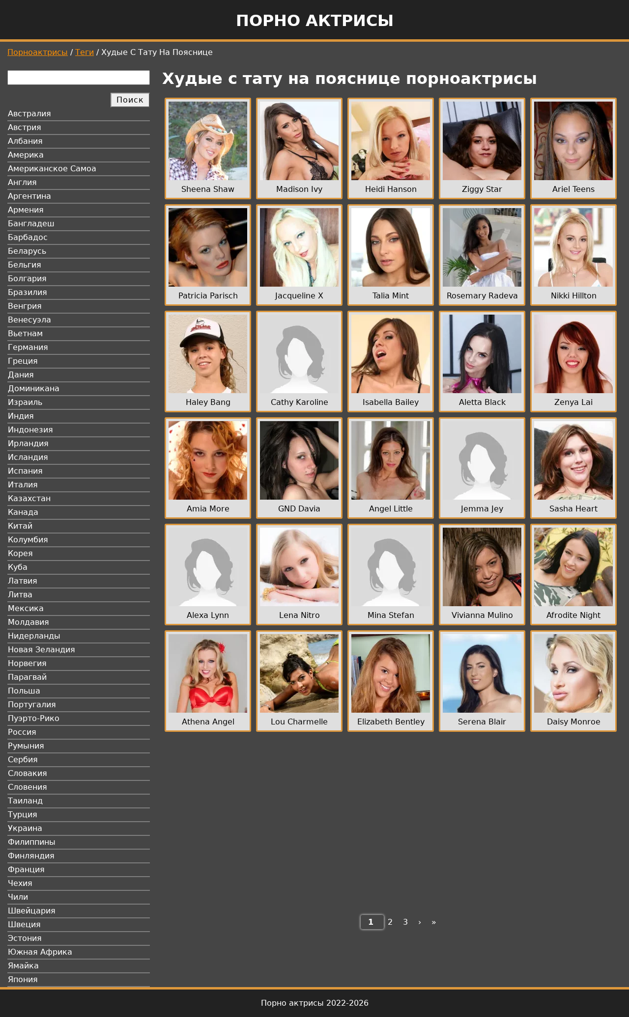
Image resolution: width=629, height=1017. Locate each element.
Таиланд (25, 800)
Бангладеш (31, 223)
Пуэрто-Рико (33, 718)
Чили (18, 897)
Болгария (27, 278)
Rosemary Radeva (482, 295)
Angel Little (391, 508)
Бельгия (24, 264)
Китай (20, 526)
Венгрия (25, 306)
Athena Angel (208, 721)
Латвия (22, 581)
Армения (26, 209)
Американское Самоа (52, 168)
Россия (22, 732)
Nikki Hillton (574, 295)
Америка (26, 155)
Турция (22, 814)
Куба (18, 567)
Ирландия (28, 443)
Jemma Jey (482, 508)
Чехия (20, 883)
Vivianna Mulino (482, 615)
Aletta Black (482, 402)
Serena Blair (482, 721)
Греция (23, 361)
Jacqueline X (299, 295)
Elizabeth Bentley (391, 721)
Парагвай (27, 677)
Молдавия (28, 622)
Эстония (25, 938)
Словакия (27, 773)
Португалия (32, 704)
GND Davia (299, 508)
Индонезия (30, 429)
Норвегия (27, 663)
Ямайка (23, 965)
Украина (25, 828)
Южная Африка (40, 952)
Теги (84, 52)
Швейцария (32, 910)
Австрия (24, 127)
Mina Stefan (391, 615)
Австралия (29, 113)
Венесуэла (29, 319)
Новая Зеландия (41, 649)
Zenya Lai (573, 402)
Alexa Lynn (208, 615)
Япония (23, 979)
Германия (28, 347)
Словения (27, 787)
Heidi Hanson (391, 189)
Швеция (24, 924)
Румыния (26, 745)
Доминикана (33, 388)
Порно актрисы (315, 20)
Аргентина (29, 196)
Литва (20, 594)
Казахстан (29, 498)
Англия (22, 182)
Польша (24, 691)
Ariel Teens (573, 189)
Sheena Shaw (207, 189)
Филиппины (32, 842)
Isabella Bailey (391, 402)
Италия (23, 484)
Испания (25, 471)
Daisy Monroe (573, 721)
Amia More (208, 508)
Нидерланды (34, 636)
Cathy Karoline (299, 402)
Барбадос (28, 237)
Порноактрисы (37, 52)
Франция (26, 869)
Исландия (28, 457)
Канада (23, 512)
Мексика (26, 608)
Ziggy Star (482, 189)
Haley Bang (208, 402)
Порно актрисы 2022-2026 (315, 1003)
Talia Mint (390, 295)
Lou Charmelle (299, 721)
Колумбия (28, 539)
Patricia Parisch (208, 295)
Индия (21, 416)
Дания (21, 374)
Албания (25, 141)
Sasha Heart (573, 508)
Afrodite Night (573, 615)
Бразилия (27, 292)
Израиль (25, 402)
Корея (20, 553)
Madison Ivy (299, 189)
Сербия (23, 759)
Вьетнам (25, 333)
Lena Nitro (299, 615)
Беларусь (27, 251)
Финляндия (31, 855)
